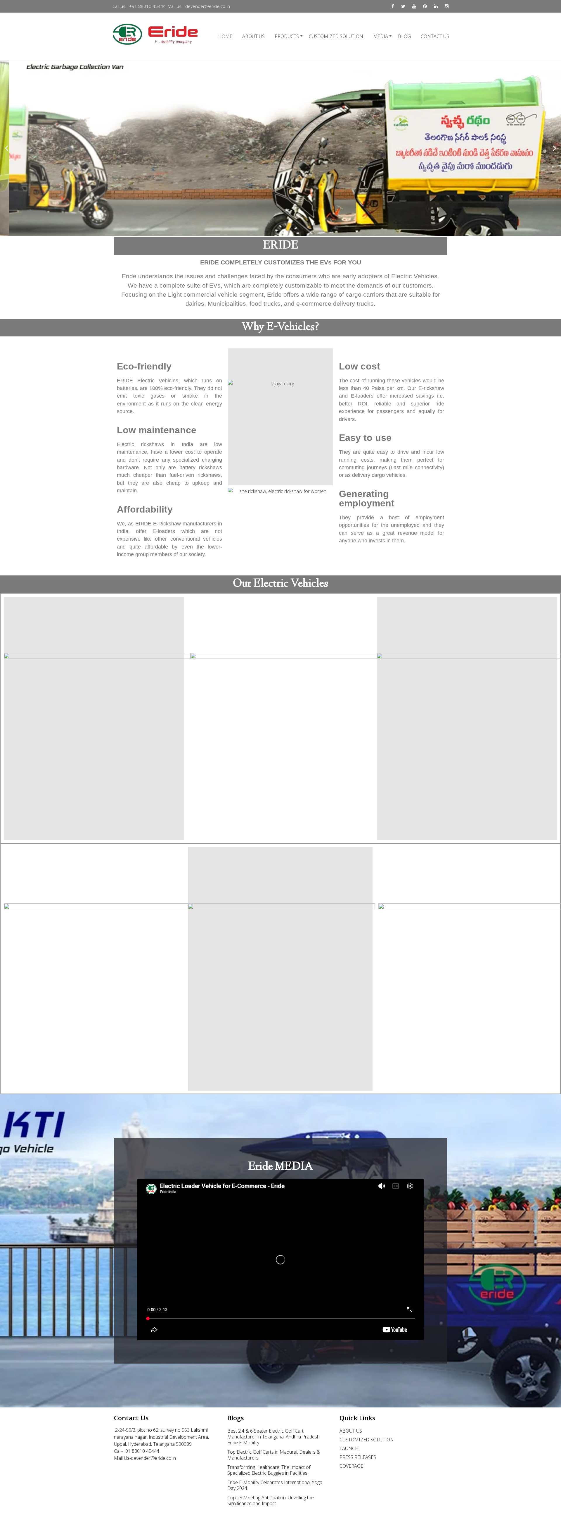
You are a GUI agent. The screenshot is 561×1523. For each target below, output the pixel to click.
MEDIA (380, 36)
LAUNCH (349, 1448)
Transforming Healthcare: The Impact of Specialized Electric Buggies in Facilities (268, 1470)
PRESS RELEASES (358, 1457)
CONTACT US (435, 36)
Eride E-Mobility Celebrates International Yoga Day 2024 (274, 1485)
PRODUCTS (287, 36)
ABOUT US (253, 36)
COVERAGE (351, 1466)
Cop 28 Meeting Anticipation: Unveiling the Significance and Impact (270, 1500)
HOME (225, 36)
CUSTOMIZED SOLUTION (336, 36)
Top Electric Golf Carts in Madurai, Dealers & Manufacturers (273, 1455)
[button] (267, 232)
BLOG (404, 36)
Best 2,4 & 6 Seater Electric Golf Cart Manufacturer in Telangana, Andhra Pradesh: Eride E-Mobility (274, 1436)
